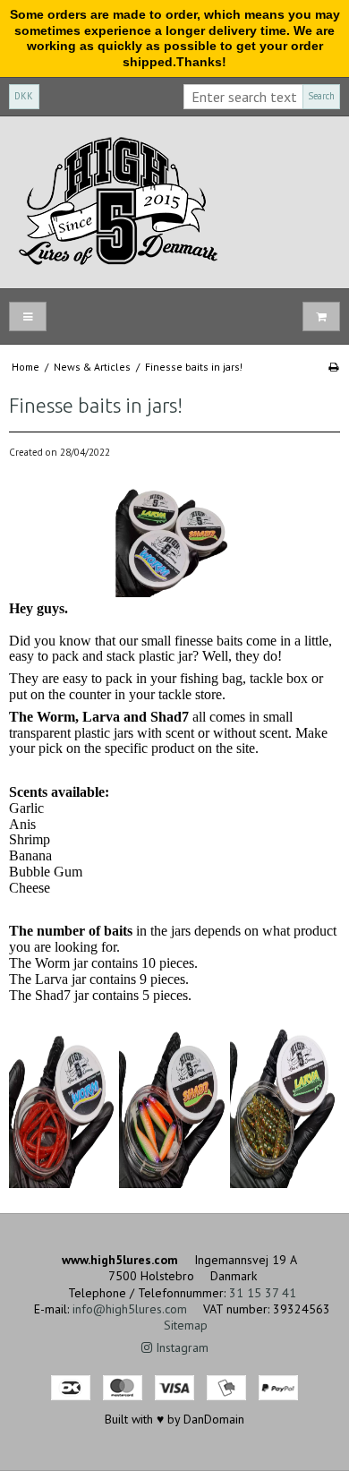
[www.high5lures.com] (174, 202)
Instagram (180, 1347)
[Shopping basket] (321, 316)
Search (321, 96)
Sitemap (186, 1325)
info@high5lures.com (129, 1309)
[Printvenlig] (333, 366)
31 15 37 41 (262, 1293)
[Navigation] (28, 316)
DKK (23, 96)
